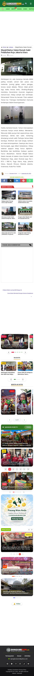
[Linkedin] (20, 663)
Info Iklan (27, 656)
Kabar (8, 9)
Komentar (11, 55)
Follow (17, 604)
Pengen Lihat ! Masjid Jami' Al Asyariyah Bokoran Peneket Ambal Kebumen (25, 217)
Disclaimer (15, 669)
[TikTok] (24, 663)
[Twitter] (10, 180)
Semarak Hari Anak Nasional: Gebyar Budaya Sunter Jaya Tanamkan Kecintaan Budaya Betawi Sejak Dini (16, 548)
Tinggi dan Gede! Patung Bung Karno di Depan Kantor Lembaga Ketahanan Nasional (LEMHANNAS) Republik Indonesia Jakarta (25, 233)
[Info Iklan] (17, 510)
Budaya (19, 9)
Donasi (19, 656)
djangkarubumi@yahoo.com (19, 659)
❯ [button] (22, 379)
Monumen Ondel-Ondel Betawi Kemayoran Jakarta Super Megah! (8, 217)
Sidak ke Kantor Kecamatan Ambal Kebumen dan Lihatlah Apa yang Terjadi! (25, 201)
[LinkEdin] (17, 180)
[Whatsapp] (30, 180)
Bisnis (25, 9)
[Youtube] (28, 663)
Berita (13, 9)
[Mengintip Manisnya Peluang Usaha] (17, 481)
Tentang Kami (9, 656)
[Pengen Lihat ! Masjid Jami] (25, 210)
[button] (15, 379)
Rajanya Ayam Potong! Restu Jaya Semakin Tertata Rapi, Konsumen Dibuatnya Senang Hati (8, 201)
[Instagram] (15, 663)
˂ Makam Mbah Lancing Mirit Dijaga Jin (12, 290)
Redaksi (10, 669)
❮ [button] (11, 379)
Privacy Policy (22, 669)
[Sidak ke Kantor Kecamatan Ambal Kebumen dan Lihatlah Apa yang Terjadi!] (25, 195)
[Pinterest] (23, 180)
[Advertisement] (17, 28)
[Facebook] (4, 180)
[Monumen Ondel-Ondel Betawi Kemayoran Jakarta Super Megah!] (9, 210)
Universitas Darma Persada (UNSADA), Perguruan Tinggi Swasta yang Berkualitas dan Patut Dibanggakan (9, 233)
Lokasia (4, 55)
